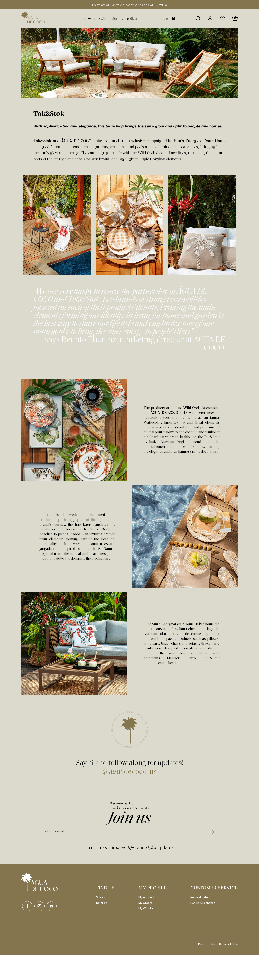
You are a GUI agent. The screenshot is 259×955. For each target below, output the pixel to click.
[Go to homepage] (39, 882)
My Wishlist (145, 908)
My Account (146, 897)
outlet (153, 19)
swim (103, 19)
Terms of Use (206, 944)
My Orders (145, 902)
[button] (198, 18)
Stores (100, 897)
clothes (117, 19)
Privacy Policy (228, 944)
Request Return (200, 897)
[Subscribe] (213, 833)
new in (89, 19)
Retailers (101, 902)
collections (135, 19)
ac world (168, 19)
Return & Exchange (202, 902)
